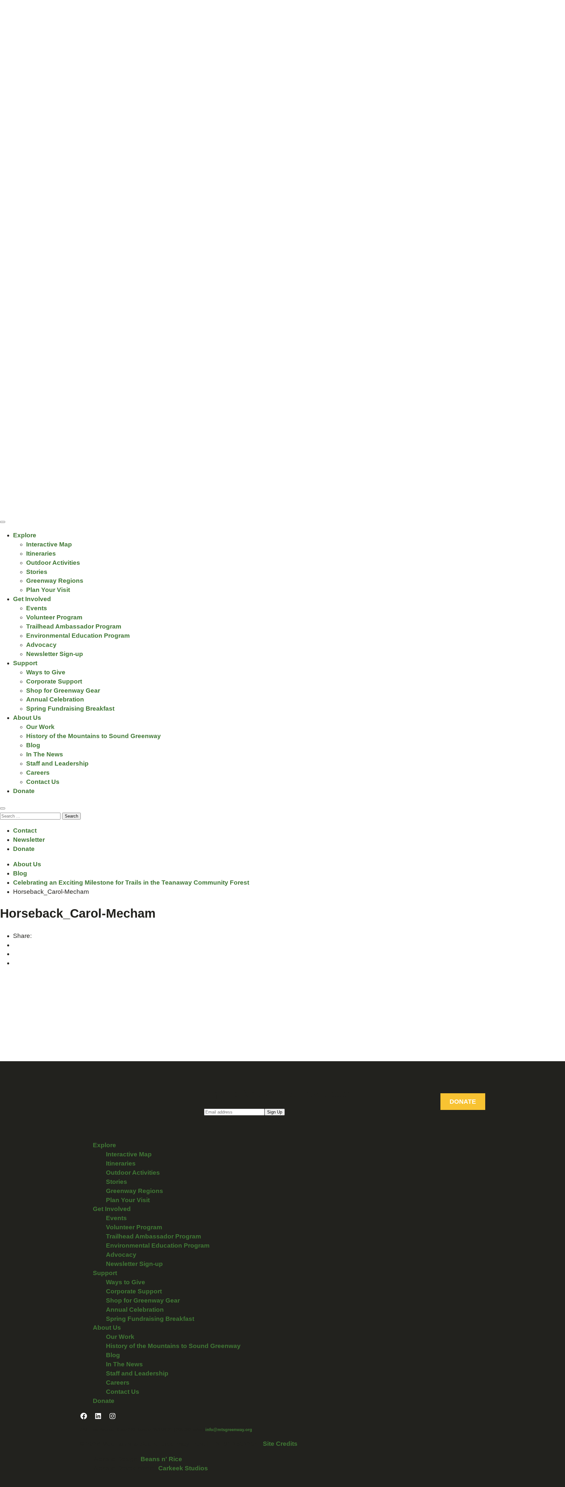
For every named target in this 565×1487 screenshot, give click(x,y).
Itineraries (41, 553)
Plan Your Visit (48, 589)
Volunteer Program (54, 617)
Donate (24, 790)
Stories (36, 571)
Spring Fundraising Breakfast (70, 708)
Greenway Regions (54, 580)
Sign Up (274, 1112)
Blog (33, 745)
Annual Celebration (55, 699)
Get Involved (32, 599)
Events (36, 608)
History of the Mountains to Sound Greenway (93, 736)
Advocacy (41, 644)
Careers (38, 772)
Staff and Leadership (57, 763)
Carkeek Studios (183, 1468)
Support (25, 663)
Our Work (40, 726)
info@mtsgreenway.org (228, 1429)
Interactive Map (49, 544)
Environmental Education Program (78, 635)
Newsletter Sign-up (54, 653)
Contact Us (43, 781)
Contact (25, 830)
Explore (24, 535)
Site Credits (280, 1443)
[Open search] (2, 808)
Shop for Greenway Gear (63, 690)
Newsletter (29, 839)
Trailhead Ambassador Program (73, 626)
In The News (44, 754)
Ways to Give (45, 672)
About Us (27, 717)
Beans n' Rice (161, 1459)
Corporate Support (54, 681)
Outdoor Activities (53, 562)
